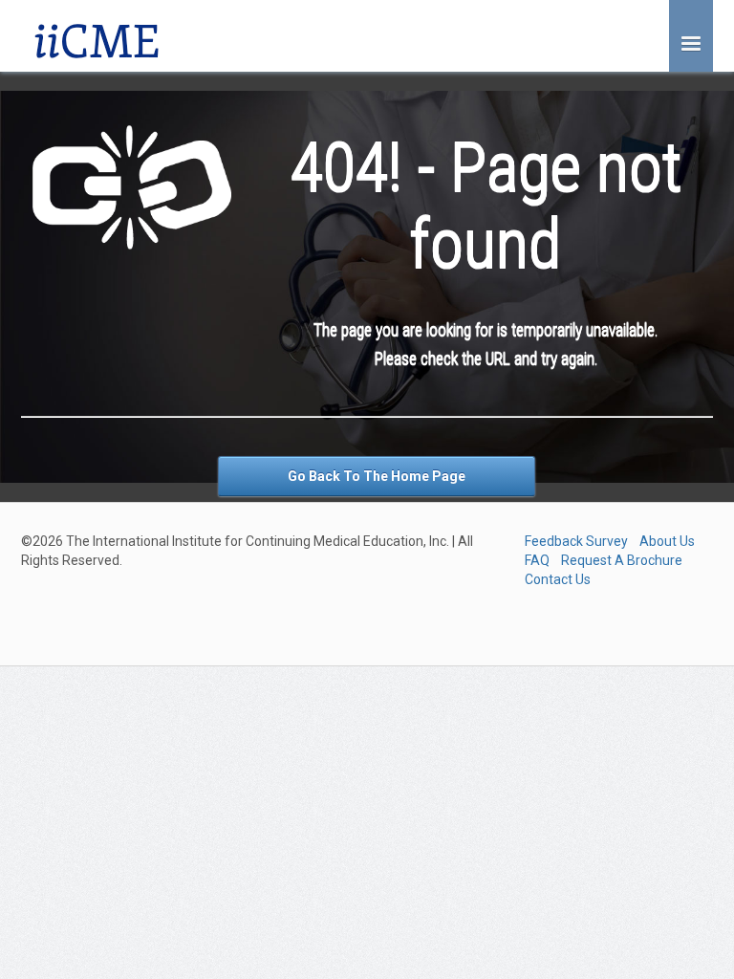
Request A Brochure (621, 560)
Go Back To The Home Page (376, 476)
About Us (667, 541)
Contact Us (558, 579)
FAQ (537, 560)
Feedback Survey (576, 541)
